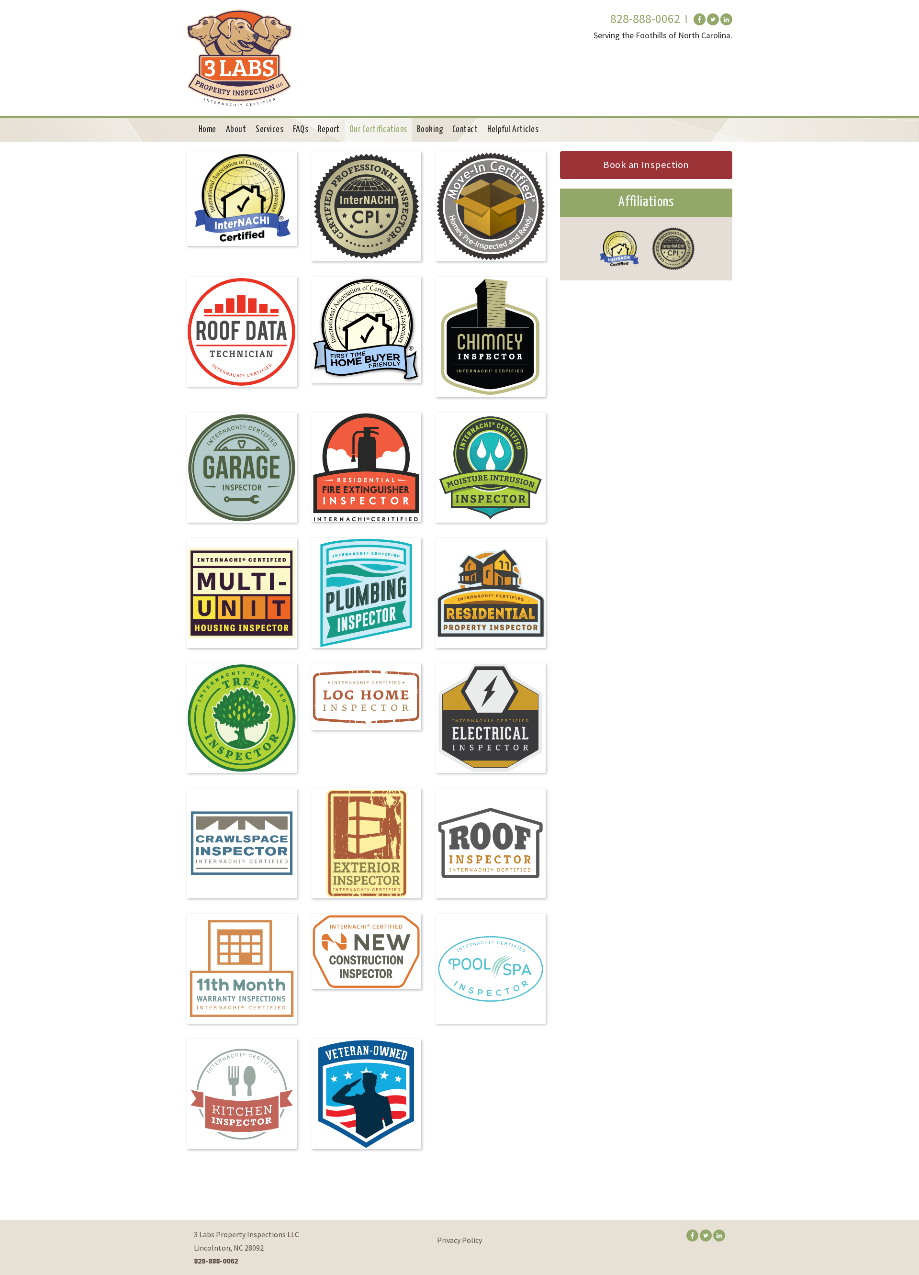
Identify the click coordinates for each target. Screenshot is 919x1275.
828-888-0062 (645, 18)
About (236, 129)
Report (329, 129)
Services (269, 129)
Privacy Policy (459, 1240)
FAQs (300, 129)
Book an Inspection (646, 164)
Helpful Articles (512, 129)
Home (207, 129)
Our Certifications (378, 129)
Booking (430, 129)
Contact (465, 129)
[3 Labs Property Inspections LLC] (239, 58)
